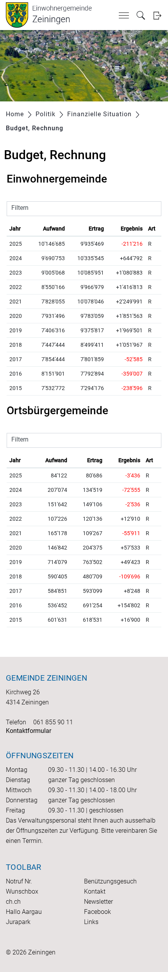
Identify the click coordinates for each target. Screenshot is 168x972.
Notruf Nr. (19, 881)
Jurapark (18, 922)
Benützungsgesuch (110, 881)
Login (157, 15)
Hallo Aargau (24, 911)
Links (91, 922)
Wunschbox (22, 891)
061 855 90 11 (53, 722)
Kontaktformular (28, 730)
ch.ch (13, 901)
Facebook (97, 911)
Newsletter (98, 901)
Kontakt (94, 891)
